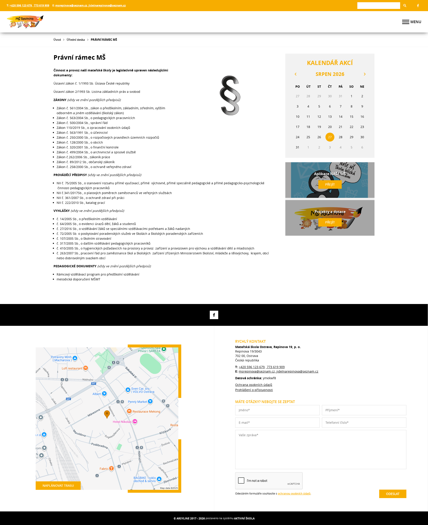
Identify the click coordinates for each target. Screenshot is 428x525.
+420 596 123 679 (21, 5)
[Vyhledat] (404, 5)
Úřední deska (76, 40)
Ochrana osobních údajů (253, 385)
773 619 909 (41, 5)
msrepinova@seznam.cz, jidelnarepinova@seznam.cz (90, 5)
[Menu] (405, 22)
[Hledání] (378, 5)
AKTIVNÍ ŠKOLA (244, 518)
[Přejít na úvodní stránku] (33, 21)
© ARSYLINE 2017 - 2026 (189, 518)
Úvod (57, 40)
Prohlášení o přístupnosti (254, 390)
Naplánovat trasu (58, 485)
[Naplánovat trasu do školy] (107, 418)
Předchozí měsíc (295, 74)
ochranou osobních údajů (294, 493)
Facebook (418, 5)
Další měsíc (364, 74)
